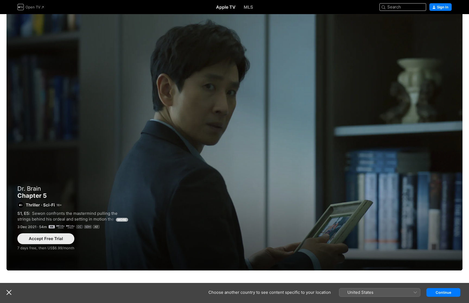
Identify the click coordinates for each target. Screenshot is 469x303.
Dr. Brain (29, 188)
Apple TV (226, 7)
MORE (122, 220)
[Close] (9, 292)
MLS (248, 7)
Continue (443, 292)
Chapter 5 (234, 142)
